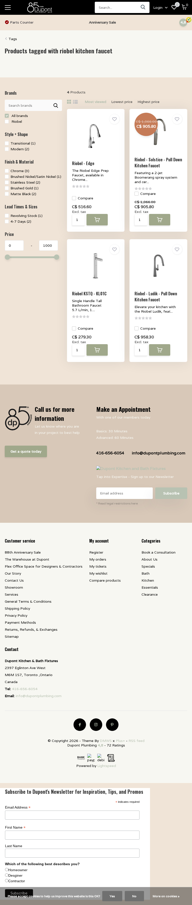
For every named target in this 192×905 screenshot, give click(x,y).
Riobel (16, 121)
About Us (150, 559)
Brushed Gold (24, 188)
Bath (146, 573)
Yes (112, 896)
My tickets (97, 566)
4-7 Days (20, 221)
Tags (12, 39)
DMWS (106, 740)
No (134, 896)
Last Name (13, 846)
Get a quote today (25, 451)
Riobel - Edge (83, 163)
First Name (15, 827)
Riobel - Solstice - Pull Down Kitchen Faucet (158, 163)
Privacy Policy (16, 615)
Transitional (23, 143)
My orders (97, 559)
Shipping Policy (17, 608)
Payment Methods (20, 622)
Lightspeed (106, 765)
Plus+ (120, 740)
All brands (19, 115)
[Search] (143, 7)
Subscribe (171, 493)
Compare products (105, 580)
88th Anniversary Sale (23, 552)
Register (96, 552)
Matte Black (23, 194)
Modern (19, 149)
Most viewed (95, 101)
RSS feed (136, 740)
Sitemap (12, 636)
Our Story (13, 573)
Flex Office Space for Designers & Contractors (43, 566)
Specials (148, 566)
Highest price (149, 101)
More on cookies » (166, 896)
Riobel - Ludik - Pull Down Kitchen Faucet (155, 297)
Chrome (19, 171)
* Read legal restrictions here (117, 503)
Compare (85, 198)
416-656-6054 (110, 453)
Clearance (150, 594)
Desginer (15, 875)
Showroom (14, 587)
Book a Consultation (159, 552)
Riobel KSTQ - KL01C (89, 294)
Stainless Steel (25, 182)
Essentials (150, 587)
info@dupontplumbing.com (158, 453)
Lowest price (121, 101)
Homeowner (18, 870)
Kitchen (148, 580)
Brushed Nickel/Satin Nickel (35, 176)
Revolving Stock (26, 215)
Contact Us (14, 580)
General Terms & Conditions (28, 601)
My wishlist (98, 573)
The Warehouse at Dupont (27, 559)
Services (11, 594)
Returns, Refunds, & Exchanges (31, 629)
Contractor (16, 881)
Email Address (17, 807)
